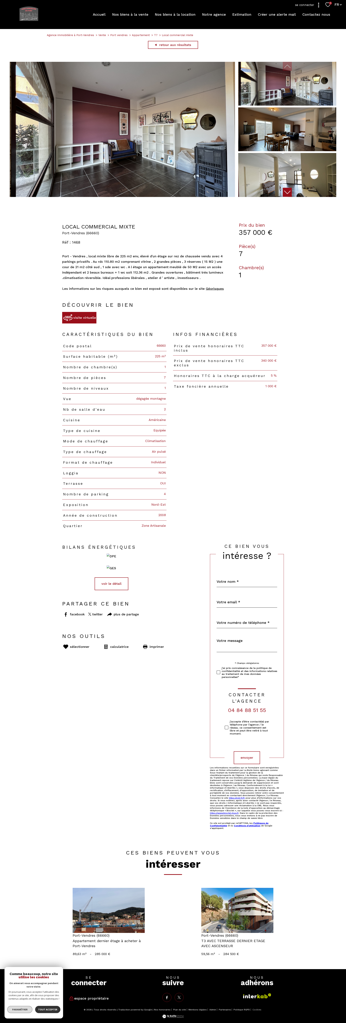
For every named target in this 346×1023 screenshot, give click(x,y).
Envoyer (247, 758)
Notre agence (214, 14)
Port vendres (119, 35)
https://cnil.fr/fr (237, 798)
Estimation (241, 14)
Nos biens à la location (175, 14)
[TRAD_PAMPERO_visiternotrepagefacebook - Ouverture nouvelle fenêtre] (166, 997)
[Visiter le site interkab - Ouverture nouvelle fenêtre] (257, 995)
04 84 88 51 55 (247, 710)
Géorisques (215, 288)
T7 (156, 35)
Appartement (141, 35)
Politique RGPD (242, 1009)
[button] (287, 192)
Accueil (99, 14)
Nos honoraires (162, 1009)
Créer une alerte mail (277, 14)
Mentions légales (197, 1009)
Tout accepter (47, 1009)
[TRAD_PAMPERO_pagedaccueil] (28, 20)
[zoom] (122, 196)
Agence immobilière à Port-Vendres (70, 35)
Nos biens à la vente (130, 14)
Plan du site (179, 1009)
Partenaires (225, 1009)
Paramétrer (20, 1009)
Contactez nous (316, 14)
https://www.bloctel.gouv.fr (224, 813)
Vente (102, 35)
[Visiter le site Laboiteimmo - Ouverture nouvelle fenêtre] (173, 1017)
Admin (212, 1009)
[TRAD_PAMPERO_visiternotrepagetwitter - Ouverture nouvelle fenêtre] (179, 997)
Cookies (256, 1010)
